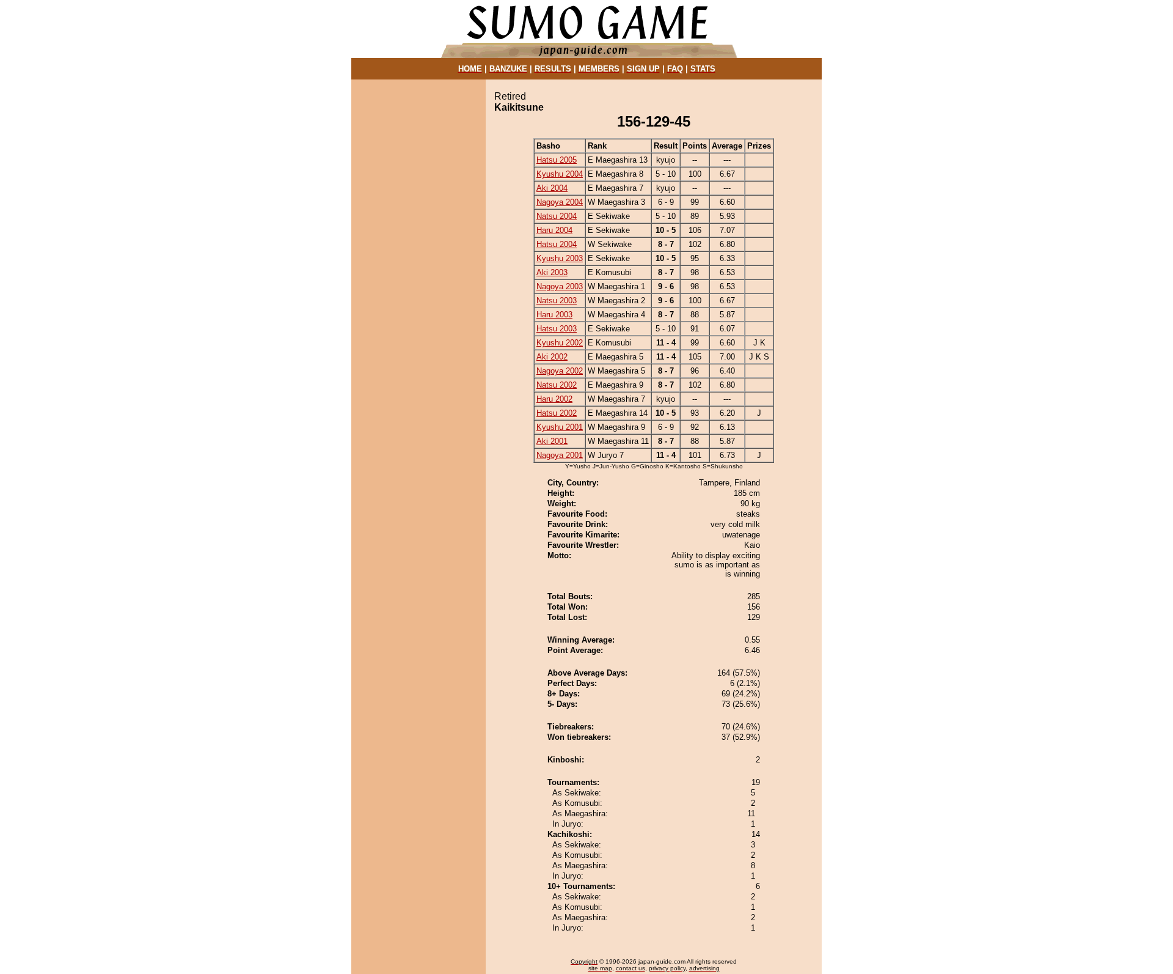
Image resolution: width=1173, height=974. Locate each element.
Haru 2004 (554, 230)
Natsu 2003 (556, 300)
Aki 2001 (552, 441)
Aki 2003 (552, 272)
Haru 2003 (554, 314)
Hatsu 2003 (556, 328)
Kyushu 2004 (559, 174)
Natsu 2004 (556, 216)
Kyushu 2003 (559, 258)
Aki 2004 (552, 188)
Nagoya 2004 (559, 202)
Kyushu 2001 (559, 427)
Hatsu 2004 (556, 244)
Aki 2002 (552, 356)
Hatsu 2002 (556, 413)
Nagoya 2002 (559, 370)
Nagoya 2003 (559, 286)
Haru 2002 (554, 399)
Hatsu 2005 (556, 159)
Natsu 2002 (556, 384)
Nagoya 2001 (559, 455)
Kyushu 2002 (559, 342)
